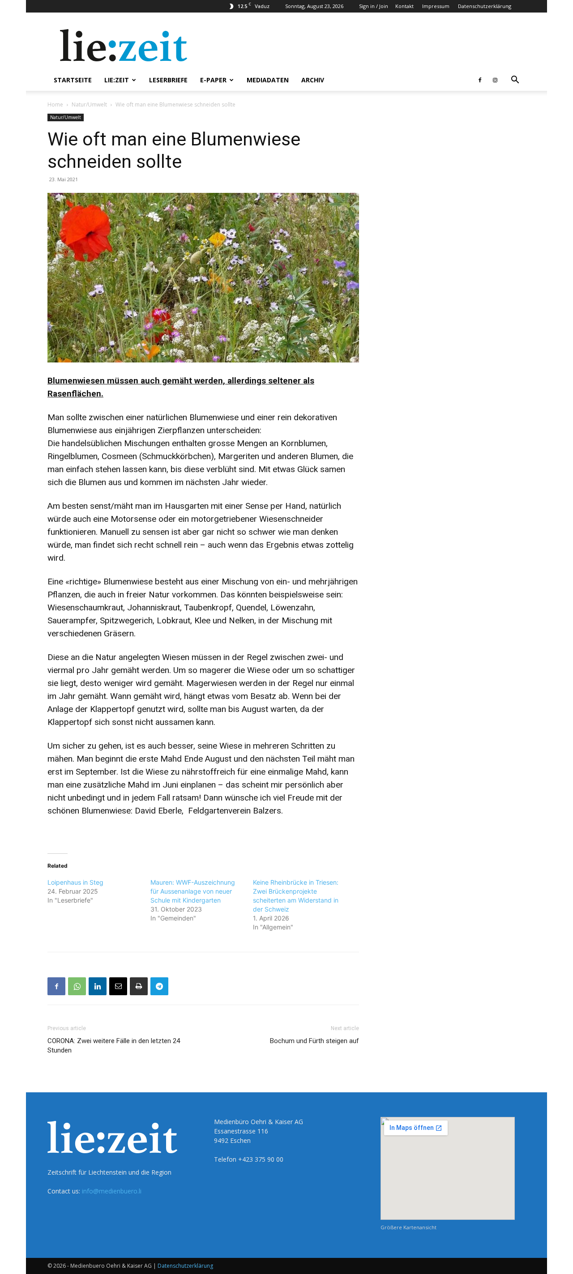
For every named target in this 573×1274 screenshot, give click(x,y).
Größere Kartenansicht (408, 1227)
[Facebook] (480, 80)
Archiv (312, 80)
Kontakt (404, 6)
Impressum (435, 6)
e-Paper (213, 80)
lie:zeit (116, 80)
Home (55, 104)
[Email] (118, 986)
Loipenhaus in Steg (75, 882)
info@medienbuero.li (111, 1191)
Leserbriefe (168, 80)
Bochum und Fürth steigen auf (314, 1041)
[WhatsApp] (77, 986)
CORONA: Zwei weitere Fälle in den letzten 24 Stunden (113, 1045)
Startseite (73, 80)
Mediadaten (268, 80)
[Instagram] (495, 80)
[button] (515, 81)
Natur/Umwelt (89, 104)
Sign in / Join (373, 6)
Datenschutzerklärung (484, 6)
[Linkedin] (98, 986)
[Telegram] (159, 986)
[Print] (139, 986)
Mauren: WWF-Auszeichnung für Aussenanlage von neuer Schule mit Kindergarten (192, 891)
